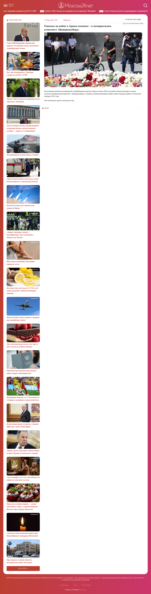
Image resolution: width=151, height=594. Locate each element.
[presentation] (139, 108)
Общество (66, 20)
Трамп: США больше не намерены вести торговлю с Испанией (46, 11)
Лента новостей (15, 20)
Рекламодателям (86, 585)
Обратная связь (64, 585)
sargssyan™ (83, 589)
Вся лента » (23, 568)
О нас (75, 585)
